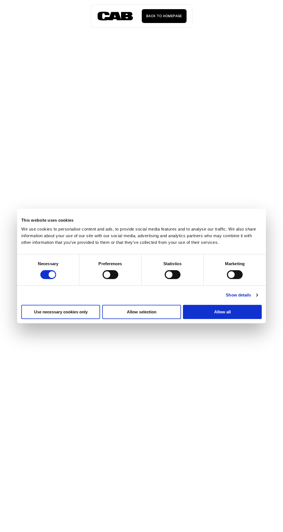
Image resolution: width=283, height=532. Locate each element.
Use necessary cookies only (61, 312)
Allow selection (141, 312)
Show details (238, 295)
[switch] (110, 274)
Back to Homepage (164, 16)
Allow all (222, 312)
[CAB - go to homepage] (115, 16)
